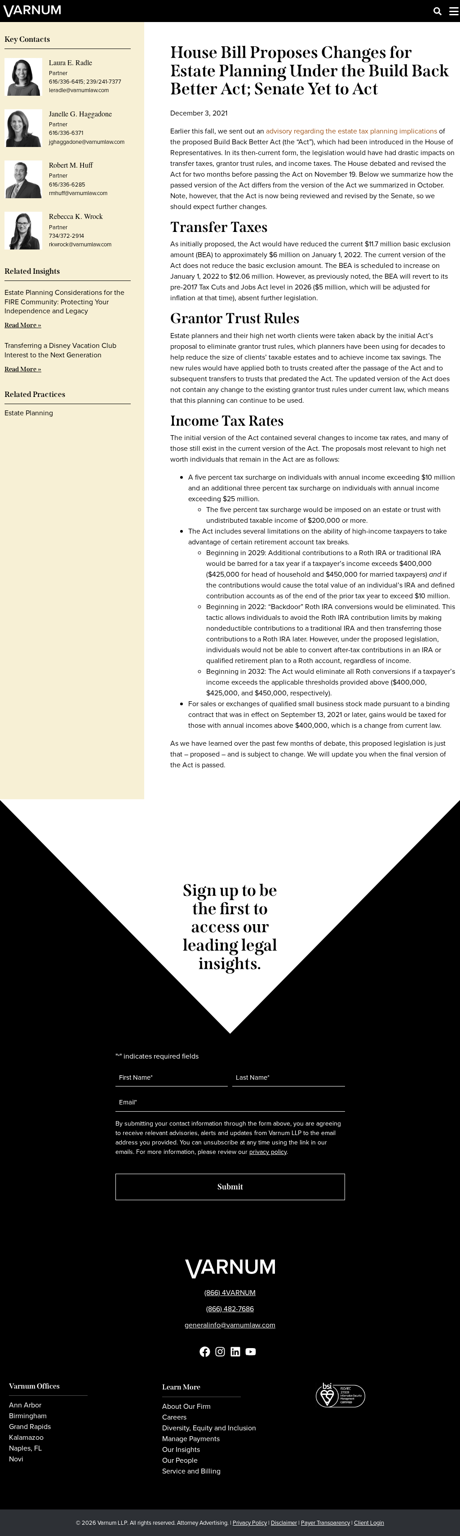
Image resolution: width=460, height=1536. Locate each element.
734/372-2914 (66, 236)
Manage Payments (191, 1439)
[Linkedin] (235, 1351)
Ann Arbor (25, 1405)
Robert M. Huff (71, 164)
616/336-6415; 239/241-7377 (85, 81)
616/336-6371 (66, 133)
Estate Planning (28, 413)
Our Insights (181, 1450)
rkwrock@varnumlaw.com (80, 244)
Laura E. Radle (70, 62)
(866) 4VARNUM (230, 1292)
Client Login (369, 1522)
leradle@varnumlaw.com (79, 90)
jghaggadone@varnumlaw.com (86, 142)
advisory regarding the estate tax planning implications (351, 131)
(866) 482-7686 (230, 1309)
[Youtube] (250, 1351)
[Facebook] (204, 1351)
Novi (16, 1459)
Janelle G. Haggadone (80, 113)
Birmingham (28, 1416)
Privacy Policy (250, 1522)
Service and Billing (191, 1471)
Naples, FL (25, 1448)
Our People (180, 1460)
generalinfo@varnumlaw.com (230, 1325)
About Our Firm (186, 1406)
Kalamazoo (26, 1438)
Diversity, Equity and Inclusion (209, 1428)
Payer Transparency (325, 1522)
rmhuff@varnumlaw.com (78, 193)
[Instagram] (220, 1351)
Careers (174, 1417)
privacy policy (268, 1152)
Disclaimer (284, 1522)
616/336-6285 (67, 184)
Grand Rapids (30, 1427)
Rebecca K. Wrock (76, 216)
